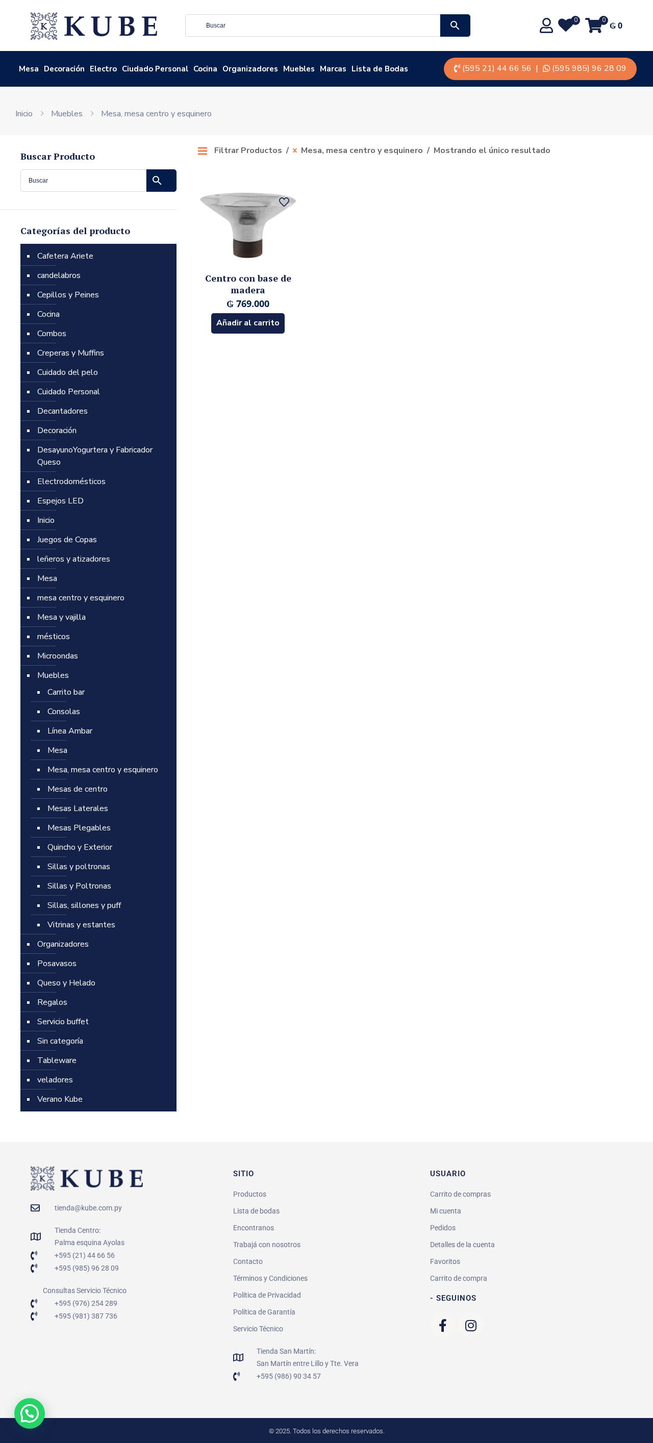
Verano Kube (60, 1099)
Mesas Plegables (79, 827)
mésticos (53, 636)
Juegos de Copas (67, 539)
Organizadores (63, 944)
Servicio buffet (63, 1021)
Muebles (67, 113)
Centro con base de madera (248, 284)
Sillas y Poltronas (79, 886)
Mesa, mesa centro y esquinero (102, 769)
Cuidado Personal (68, 391)
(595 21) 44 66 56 (497, 68)
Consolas (63, 711)
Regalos (52, 1002)
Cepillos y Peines (68, 294)
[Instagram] (471, 1325)
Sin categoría (60, 1041)
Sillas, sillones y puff (84, 905)
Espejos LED (60, 501)
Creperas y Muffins (70, 353)
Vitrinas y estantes (81, 924)
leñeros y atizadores (73, 559)
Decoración (57, 430)
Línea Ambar (69, 731)
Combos (51, 333)
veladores (55, 1079)
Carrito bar (66, 692)
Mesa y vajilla (61, 617)
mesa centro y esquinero (80, 597)
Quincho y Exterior (79, 847)
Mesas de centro (77, 789)
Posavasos (57, 963)
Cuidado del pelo (67, 372)
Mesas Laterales (77, 808)
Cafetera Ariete (65, 256)
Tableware (57, 1060)
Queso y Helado (66, 983)
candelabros (59, 275)
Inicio (24, 113)
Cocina (48, 314)
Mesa (47, 578)
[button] (29, 1413)
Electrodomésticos (71, 481)
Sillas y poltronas (78, 866)
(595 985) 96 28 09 (589, 68)
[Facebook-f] (443, 1325)
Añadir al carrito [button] (248, 322)
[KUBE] (94, 25)
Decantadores (62, 411)
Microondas (57, 656)
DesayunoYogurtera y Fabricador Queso (95, 456)
